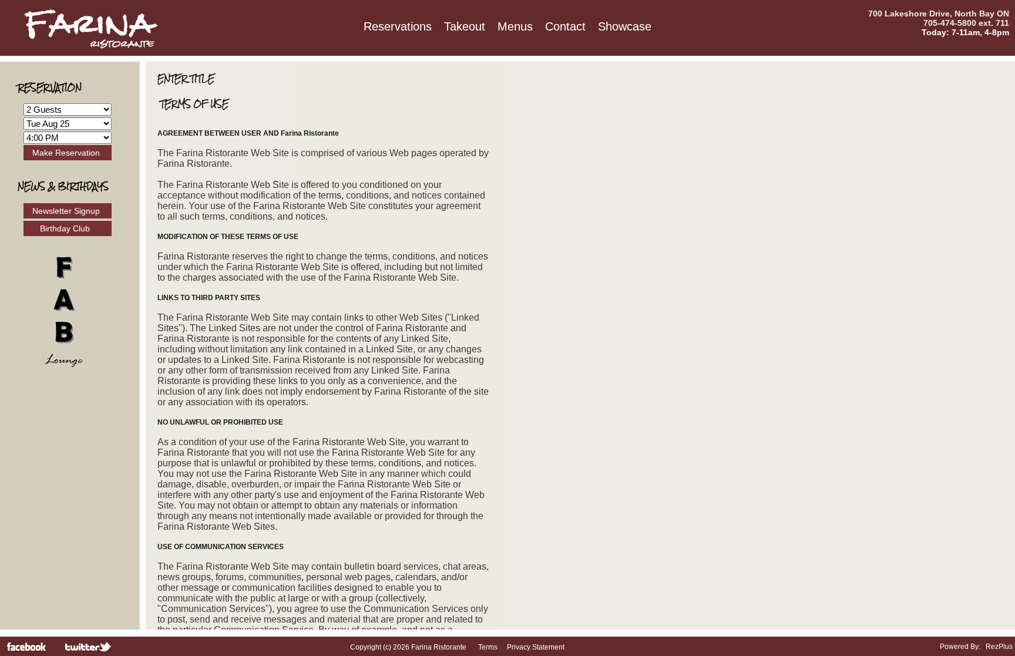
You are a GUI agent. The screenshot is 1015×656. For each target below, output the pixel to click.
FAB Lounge (70, 311)
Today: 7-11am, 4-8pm (965, 32)
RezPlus (999, 646)
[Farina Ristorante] (90, 47)
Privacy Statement (535, 647)
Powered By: (961, 646)
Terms (488, 647)
